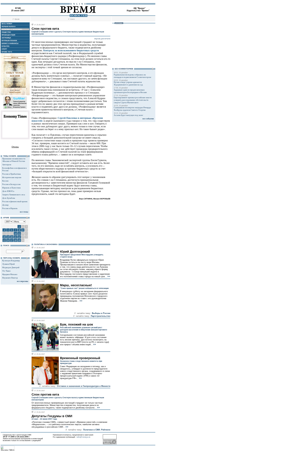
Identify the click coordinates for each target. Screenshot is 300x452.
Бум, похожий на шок (76, 324)
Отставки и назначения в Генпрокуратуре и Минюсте (83, 386)
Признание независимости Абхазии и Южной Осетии (13, 159)
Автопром (6, 164)
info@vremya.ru (83, 437)
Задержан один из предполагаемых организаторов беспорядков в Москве (130, 91)
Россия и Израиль (10, 208)
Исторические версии (11, 177)
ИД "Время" (139, 8)
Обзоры (15, 147)
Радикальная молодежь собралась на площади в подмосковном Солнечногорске (132, 75)
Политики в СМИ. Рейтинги (96, 430)
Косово (5, 181)
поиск (72, 19)
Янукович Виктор (10, 278)
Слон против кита (45, 394)
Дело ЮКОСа (8, 191)
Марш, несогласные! (76, 285)
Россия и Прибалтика (11, 174)
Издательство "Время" (138, 10)
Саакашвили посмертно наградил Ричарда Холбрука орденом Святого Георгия (132, 108)
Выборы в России (101, 313)
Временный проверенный (80, 358)
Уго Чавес (6, 271)
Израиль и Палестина (11, 188)
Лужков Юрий (8, 264)
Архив (17, 19)
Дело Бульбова (8, 198)
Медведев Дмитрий (10, 267)
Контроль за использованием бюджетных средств (71, 50)
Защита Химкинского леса (13, 194)
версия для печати (102, 38)
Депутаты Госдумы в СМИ (52, 416)
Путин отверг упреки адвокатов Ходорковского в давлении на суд (128, 83)
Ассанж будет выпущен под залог (128, 115)
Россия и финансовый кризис (15, 201)
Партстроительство (100, 316)
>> (108, 276)
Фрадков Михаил (9, 274)
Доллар (5, 205)
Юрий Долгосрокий (75, 251)
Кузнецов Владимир (11, 260)
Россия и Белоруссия (11, 184)
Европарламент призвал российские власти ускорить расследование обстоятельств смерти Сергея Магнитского (133, 100)
